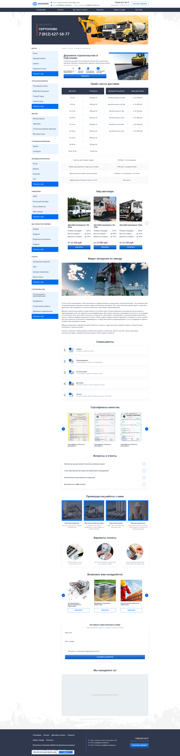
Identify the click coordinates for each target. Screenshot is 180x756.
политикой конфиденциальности (88, 651)
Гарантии (99, 10)
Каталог (61, 10)
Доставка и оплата (80, 10)
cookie (54, 752)
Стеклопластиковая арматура (44, 129)
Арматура (37, 124)
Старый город (38, 96)
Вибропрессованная (41, 91)
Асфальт (36, 244)
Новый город (38, 101)
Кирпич (35, 146)
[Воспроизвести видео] (105, 279)
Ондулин (36, 234)
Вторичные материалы (42, 239)
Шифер (36, 229)
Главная (64, 48)
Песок (35, 164)
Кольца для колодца (40, 201)
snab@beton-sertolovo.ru (92, 5)
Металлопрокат (39, 119)
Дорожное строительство (42, 311)
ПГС (34, 179)
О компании (41, 10)
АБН (34, 267)
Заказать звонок (139, 4)
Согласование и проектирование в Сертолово (74, 605)
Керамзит (36, 174)
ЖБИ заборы (38, 212)
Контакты (139, 10)
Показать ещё (38, 74)
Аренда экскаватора (41, 272)
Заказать (85, 76)
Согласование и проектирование (39, 295)
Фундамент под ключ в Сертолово (102, 604)
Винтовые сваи (39, 134)
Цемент (36, 63)
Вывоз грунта (38, 277)
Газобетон (37, 151)
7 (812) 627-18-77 (122, 3)
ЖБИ (35, 196)
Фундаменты (38, 301)
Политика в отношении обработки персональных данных (54, 745)
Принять (65, 752)
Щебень (36, 169)
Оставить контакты (105, 657)
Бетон (35, 53)
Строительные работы (41, 306)
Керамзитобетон (39, 58)
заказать (78, 610)
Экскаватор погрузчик (41, 262)
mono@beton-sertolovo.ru (64, 5)
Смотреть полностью (71, 65)
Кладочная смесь (39, 69)
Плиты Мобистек (39, 206)
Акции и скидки (119, 10)
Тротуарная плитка (40, 86)
